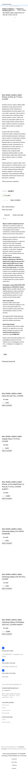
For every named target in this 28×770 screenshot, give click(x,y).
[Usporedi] (4, 390)
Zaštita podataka (6, 722)
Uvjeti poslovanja (6, 710)
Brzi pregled (8, 390)
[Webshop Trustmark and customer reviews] (9, 740)
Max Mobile (9, 209)
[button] (14, 322)
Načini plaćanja (5, 713)
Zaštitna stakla (7, 11)
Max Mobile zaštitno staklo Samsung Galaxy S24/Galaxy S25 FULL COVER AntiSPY (13, 622)
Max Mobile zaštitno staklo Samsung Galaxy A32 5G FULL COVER (14, 576)
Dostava (4, 707)
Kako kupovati (5, 705)
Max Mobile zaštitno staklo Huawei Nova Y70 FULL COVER (12, 438)
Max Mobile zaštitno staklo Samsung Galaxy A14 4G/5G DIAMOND (13, 531)
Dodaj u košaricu (15, 200)
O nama (4, 719)
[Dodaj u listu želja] (12, 390)
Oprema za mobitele (14, 8)
